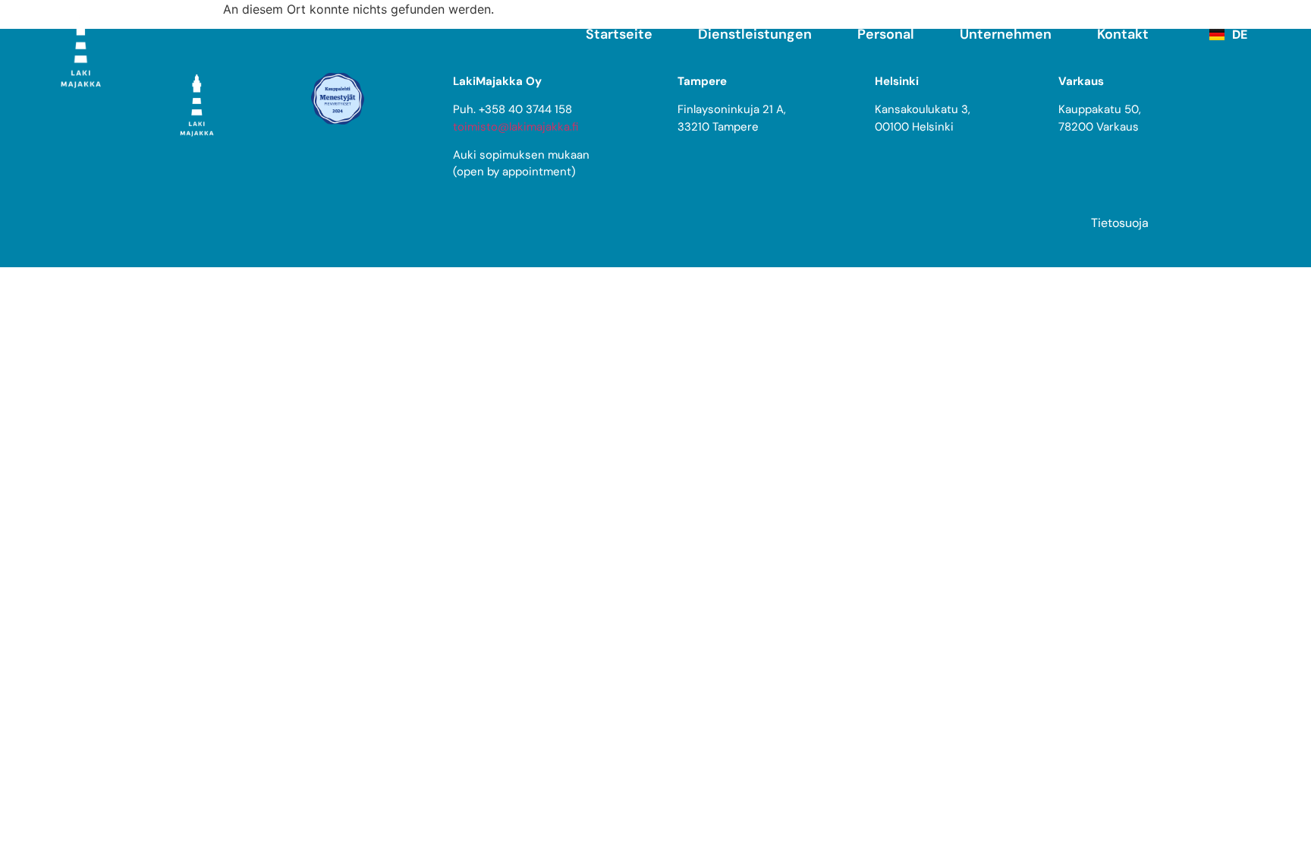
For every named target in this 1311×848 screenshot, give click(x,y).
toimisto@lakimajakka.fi (515, 126)
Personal (885, 34)
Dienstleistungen (755, 34)
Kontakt (1123, 34)
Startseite (619, 34)
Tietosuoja (1120, 223)
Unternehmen (1006, 34)
